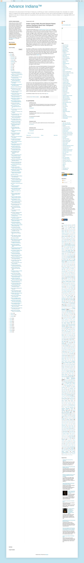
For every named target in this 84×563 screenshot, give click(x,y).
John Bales (64, 341)
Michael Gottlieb (64, 374)
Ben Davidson (70, 238)
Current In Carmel (66, 129)
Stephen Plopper (71, 427)
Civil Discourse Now (66, 54)
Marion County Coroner (66, 361)
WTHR (64, 166)
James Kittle (67, 331)
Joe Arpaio (67, 338)
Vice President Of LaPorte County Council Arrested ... (16, 228)
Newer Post (29, 135)
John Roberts (68, 343)
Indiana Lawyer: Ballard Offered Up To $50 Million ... (16, 176)
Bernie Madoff (64, 240)
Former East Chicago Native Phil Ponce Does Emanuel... (16, 301)
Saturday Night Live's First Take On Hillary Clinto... (16, 215)
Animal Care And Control (70, 229)
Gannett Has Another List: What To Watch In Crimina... (16, 271)
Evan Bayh (64, 299)
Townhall (64, 114)
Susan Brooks (71, 431)
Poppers (72, 400)
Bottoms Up (65, 246)
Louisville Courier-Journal (67, 150)
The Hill (64, 162)
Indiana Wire (65, 144)
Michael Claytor (71, 373)
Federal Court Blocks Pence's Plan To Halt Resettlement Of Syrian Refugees (69, 475)
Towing (66, 443)
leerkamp (66, 353)
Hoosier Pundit (65, 67)
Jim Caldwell (64, 337)
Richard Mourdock (65, 412)
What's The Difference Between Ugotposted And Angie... (16, 276)
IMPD (74, 317)
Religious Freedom (65, 409)
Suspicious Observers (66, 160)
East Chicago (73, 291)
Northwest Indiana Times (67, 154)
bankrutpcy (72, 235)
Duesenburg (69, 289)
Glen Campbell (71, 306)
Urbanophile (65, 115)
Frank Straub (73, 303)
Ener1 (68, 293)
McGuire (74, 370)
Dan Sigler (70, 272)
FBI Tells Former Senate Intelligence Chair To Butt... (16, 104)
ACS (74, 225)
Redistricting (72, 407)
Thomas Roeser (65, 438)
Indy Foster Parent (66, 75)
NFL (71, 385)
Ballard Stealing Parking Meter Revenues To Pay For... (16, 96)
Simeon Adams (71, 426)
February (12, 314)
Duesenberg (63, 289)
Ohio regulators (64, 388)
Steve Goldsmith (69, 428)
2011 (11, 322)
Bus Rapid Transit (69, 250)
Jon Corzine (73, 343)
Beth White (70, 240)
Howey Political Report (67, 140)
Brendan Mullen (71, 246)
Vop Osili (65, 448)
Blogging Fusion (66, 51)
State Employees (64, 427)
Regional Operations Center (67, 408)
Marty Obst (63, 369)
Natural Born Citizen (70, 383)
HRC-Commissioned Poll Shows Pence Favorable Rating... (16, 207)
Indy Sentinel (65, 76)
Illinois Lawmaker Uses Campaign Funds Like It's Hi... (16, 106)
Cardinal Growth (64, 252)
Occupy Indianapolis (70, 387)
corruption (66, 269)
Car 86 (73, 251)
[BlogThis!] (44, 97)
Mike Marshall (64, 376)
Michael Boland (64, 373)
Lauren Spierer (65, 352)
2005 (11, 331)
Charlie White (70, 257)
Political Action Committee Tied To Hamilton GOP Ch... (16, 99)
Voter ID (68, 449)
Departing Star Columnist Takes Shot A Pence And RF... (16, 170)
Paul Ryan (72, 394)
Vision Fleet (73, 447)
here (47, 93)
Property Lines (65, 100)
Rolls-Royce (68, 416)
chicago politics (67, 258)
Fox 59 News (65, 136)
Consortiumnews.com (66, 128)
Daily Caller (65, 55)
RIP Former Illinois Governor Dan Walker (16, 82)
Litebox (71, 355)
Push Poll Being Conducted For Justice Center (16, 109)
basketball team (64, 238)
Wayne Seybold (65, 451)
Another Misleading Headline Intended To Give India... (16, 189)
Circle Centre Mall (70, 261)
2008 (11, 327)
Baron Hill (65, 237)
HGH (72, 314)
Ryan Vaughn (70, 419)
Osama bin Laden (65, 389)
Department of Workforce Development (69, 282)
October (12, 60)
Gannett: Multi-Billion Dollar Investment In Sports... (16, 286)
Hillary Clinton (64, 315)
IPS (63, 328)
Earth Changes (67, 291)
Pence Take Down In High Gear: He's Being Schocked (16, 308)
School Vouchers (64, 421)
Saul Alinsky (72, 420)
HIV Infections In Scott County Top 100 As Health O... (16, 218)
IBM (74, 316)
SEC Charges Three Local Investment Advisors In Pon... (16, 119)
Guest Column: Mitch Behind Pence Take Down (16, 296)
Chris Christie (73, 258)
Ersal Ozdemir (70, 296)
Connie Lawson (71, 267)
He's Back (12, 70)
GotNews (64, 62)
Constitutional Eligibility (65, 268)
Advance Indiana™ (25, 6)
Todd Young (72, 441)
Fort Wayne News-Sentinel (67, 134)
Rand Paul (67, 405)
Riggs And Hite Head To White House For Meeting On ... (16, 256)
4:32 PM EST (31, 117)
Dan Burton (63, 271)
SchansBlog (65, 108)
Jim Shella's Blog (66, 80)
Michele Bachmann (65, 375)
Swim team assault (72, 432)
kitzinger (70, 350)
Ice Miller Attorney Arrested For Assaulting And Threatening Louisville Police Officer (71, 511)
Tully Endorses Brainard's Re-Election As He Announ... (16, 181)
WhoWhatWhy (65, 118)
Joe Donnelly (72, 338)
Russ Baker (65, 104)
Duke (73, 289)
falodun (63, 300)
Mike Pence (70, 376)
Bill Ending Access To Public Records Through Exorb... (16, 89)
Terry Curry (71, 436)
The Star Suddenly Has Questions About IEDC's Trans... (15, 128)
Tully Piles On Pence (14, 174)
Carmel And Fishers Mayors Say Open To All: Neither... (16, 306)
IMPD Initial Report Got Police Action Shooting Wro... (16, 204)
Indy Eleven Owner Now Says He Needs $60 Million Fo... (16, 163)
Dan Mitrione (65, 272)
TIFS (71, 438)
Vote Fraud (70, 448)
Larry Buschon (69, 351)
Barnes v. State (72, 236)
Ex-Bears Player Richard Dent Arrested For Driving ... (16, 94)
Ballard (67, 235)
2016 (11, 54)
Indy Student (65, 78)
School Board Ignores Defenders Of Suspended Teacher (68, 484)
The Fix (64, 112)
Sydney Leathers (66, 433)
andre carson (72, 227)
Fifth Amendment (68, 301)
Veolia (64, 447)
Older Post (55, 135)
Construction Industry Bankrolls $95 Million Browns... (16, 160)
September (13, 61)
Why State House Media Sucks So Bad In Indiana (16, 91)
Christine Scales (66, 259)
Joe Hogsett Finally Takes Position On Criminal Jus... (16, 242)
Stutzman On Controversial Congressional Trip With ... (16, 122)
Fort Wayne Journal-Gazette (68, 133)
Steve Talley (67, 429)
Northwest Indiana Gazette (67, 95)
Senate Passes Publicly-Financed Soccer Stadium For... (16, 233)
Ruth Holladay (65, 106)
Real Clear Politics (66, 157)
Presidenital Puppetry (66, 99)
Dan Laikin (73, 271)
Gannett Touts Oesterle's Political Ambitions (15, 186)
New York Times (65, 152)
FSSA (64, 305)
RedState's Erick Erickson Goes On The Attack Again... (16, 293)
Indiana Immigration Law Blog (68, 72)
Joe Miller (70, 339)
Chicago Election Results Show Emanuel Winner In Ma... (16, 248)
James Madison (72, 331)
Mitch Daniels (70, 378)
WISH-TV (64, 164)
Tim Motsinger (68, 440)
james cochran (68, 330)
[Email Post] (41, 96)
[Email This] (43, 97)
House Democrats (64, 316)
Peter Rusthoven (71, 397)
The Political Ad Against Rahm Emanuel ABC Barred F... (16, 284)
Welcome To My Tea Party (67, 116)
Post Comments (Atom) (35, 137)
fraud (64, 304)
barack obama (65, 236)
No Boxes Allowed (66, 92)
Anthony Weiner (64, 230)
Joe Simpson (68, 340)
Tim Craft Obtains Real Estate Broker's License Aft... (16, 261)
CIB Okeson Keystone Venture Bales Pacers (68, 260)
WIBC (69, 452)
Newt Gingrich (67, 385)
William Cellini (73, 452)
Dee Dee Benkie (71, 280)
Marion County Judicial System (69, 363)
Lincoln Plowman (65, 355)
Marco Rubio (72, 360)
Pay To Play (69, 395)
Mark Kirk (68, 364)
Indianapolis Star (66, 148)
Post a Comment (31, 133)
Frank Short (67, 303)
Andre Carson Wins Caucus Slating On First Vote (71, 492)
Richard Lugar (69, 411)
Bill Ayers (71, 241)
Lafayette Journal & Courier (67, 149)
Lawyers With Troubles (67, 86)
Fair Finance (70, 299)
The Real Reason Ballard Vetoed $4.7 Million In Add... (16, 223)
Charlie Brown (64, 257)
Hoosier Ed (65, 66)
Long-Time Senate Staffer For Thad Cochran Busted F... (16, 117)
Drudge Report (65, 130)
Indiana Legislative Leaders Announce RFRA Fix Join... (16, 298)
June (12, 66)
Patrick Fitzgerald (64, 393)
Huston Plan (71, 316)
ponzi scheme (64, 400)
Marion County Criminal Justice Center (68, 362)
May (12, 67)
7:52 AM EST (31, 108)
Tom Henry (70, 442)
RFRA (69, 410)
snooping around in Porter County (45, 29)
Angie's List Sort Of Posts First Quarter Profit (16, 142)
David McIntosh (68, 277)
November (13, 58)
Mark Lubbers (73, 364)
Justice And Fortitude (66, 83)
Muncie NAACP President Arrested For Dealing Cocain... (15, 134)
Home (42, 135)
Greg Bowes (72, 309)
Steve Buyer (63, 428)
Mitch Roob (67, 379)
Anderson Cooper (64, 227)
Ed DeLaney (72, 292)
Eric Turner (68, 295)
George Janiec (73, 305)
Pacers (70, 389)
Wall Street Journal (65, 450)
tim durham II (70, 439)
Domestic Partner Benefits (69, 284)
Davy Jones (68, 279)
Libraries (69, 354)
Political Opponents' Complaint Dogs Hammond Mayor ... (16, 240)
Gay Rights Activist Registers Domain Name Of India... (16, 139)
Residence (72, 409)
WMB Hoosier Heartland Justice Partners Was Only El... (16, 220)
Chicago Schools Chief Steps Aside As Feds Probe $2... (16, 172)
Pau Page (70, 393)
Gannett (68, 305)
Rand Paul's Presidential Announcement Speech (15, 253)
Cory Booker (72, 269)
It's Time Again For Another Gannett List (15, 210)
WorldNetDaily (65, 169)
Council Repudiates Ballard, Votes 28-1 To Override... (16, 158)
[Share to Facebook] (47, 97)
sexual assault (64, 426)
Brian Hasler (70, 247)
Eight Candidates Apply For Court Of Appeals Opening (16, 101)
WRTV (64, 165)
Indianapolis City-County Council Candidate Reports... (16, 179)
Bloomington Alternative (67, 124)
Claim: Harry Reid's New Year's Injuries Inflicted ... (16, 263)
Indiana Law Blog (66, 74)
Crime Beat (63, 270)
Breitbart (64, 125)
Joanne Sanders (69, 337)
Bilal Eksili (67, 241)
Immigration (70, 317)
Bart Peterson (71, 237)
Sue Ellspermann (72, 430)
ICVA (63, 317)
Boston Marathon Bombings (70, 245)
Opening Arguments (66, 98)
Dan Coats (68, 271)
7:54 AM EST (31, 130)
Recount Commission (66, 406)
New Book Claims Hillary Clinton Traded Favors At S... (16, 167)
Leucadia (71, 353)
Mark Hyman (63, 364)
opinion (37, 54)
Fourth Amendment (71, 302)
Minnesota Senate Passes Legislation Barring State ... (16, 149)
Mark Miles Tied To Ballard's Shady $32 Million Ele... (16, 80)
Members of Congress (65, 372)
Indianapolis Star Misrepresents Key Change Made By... (16, 258)
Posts (64, 180)
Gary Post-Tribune (66, 138)
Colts (73, 266)
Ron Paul (73, 416)
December (13, 57)
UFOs (74, 443)
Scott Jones (70, 421)
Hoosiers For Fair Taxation (67, 68)
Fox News (64, 137)
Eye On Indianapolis (66, 58)
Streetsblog (65, 110)
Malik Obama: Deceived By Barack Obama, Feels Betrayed (15, 124)
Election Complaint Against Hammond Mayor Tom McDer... (15, 194)
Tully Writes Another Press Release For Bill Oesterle (16, 147)
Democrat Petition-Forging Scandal (68, 281)
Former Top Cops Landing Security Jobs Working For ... (16, 274)
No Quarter (65, 94)
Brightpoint (67, 248)
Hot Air (64, 70)
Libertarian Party (64, 354)
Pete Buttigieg (71, 396)
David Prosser (69, 278)
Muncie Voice (65, 90)
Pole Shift (63, 399)
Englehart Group (72, 293)
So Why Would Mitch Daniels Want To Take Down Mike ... (16, 291)
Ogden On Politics (66, 96)
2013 (11, 319)
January (12, 316)
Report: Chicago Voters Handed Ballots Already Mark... (16, 225)
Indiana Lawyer (65, 142)
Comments (65, 182)
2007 (11, 328)
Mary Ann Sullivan (69, 369)
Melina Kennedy (70, 371)
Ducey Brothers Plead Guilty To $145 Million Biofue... (16, 85)
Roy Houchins (66, 417)
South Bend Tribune (66, 158)
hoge (73, 315)
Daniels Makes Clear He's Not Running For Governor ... (16, 144)
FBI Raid (69, 300)
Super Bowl (65, 431)
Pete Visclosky (64, 397)
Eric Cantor (65, 294)
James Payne (71, 332)
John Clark (70, 341)
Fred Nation (68, 304)
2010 (11, 324)
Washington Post (66, 168)
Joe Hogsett (64, 339)
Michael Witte (71, 374)
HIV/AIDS (69, 315)
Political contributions (70, 399)
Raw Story (64, 103)
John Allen (72, 340)
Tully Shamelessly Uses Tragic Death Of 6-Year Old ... (16, 114)
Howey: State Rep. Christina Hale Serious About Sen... (16, 236)
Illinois (66, 317)
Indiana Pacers (68, 320)
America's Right (65, 46)
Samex (63, 420)
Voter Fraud (64, 449)
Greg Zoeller (69, 310)
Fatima (66, 300)
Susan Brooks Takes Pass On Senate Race (16, 165)
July (12, 64)
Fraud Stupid (65, 59)
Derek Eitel (65, 283)
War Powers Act (71, 450)
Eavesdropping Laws (66, 292)
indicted (63, 327)
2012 (11, 321)
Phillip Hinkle (72, 398)
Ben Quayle (67, 239)
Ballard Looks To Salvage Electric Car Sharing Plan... (16, 311)
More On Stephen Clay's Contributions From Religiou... (15, 152)
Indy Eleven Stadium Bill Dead (16, 86)
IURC (66, 328)
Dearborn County (64, 280)
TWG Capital (70, 443)
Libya (73, 354)
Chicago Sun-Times (66, 126)
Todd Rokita (67, 441)
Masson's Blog (65, 87)
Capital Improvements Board (66, 251)
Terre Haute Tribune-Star (67, 161)
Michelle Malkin (65, 88)
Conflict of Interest (65, 267)
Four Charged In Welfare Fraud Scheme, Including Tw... (16, 251)
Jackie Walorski (68, 329)
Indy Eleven (68, 327)
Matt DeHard (69, 370)
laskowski (73, 351)
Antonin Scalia (64, 231)
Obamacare (68, 386)
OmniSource (71, 388)
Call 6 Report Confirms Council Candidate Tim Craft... (16, 230)
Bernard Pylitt (72, 239)
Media (64, 371)
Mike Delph (71, 375)
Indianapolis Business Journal (68, 145)
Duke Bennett (64, 290)
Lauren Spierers (71, 352)
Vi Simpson (68, 447)
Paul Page (67, 394)
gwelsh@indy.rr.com (12, 38)
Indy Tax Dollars (65, 79)
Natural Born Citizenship (68, 384)
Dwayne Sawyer (70, 290)
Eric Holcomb (70, 294)
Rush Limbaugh (68, 418)
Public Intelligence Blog (67, 102)
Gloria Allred (63, 308)
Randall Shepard (72, 405)
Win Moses (65, 453)
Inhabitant (73, 327)
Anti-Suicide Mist (71, 230)
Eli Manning (63, 293)
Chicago (63, 258)
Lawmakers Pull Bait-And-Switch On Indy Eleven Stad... (16, 279)
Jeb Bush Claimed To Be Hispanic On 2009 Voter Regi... (15, 268)
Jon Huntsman (65, 344)
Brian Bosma (64, 247)
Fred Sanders (73, 304)
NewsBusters (65, 91)
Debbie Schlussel (66, 56)
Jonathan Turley (65, 82)
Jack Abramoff (70, 328)
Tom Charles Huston (65, 442)
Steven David (72, 429)
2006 (11, 330)
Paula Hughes (64, 395)
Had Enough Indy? (66, 63)
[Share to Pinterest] (48, 97)
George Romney (65, 306)
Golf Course (69, 308)
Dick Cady (70, 283)
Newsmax (64, 153)
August (12, 63)
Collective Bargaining (66, 266)
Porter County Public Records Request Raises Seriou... (16, 155)
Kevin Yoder (73, 349)
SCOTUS (64, 107)
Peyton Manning (65, 398)
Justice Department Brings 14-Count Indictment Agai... (16, 303)
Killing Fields (65, 350)
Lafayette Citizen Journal (67, 84)
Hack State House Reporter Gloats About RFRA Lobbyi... (16, 265)
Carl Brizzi (70, 252)
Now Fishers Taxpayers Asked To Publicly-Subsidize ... (16, 213)
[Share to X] (45, 97)
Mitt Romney (73, 379)
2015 (11, 55)
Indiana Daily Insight (66, 141)
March (12, 313)
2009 (11, 325)
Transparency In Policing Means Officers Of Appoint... (16, 75)
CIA (71, 259)
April (12, 69)
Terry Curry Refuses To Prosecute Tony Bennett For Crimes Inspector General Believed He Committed (69, 529)
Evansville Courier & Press (67, 132)
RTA (70, 417)
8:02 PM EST (31, 124)
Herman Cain (67, 314)
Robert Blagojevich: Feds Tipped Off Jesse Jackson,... (16, 199)
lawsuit (63, 353)
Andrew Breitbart (67, 228)
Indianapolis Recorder (67, 146)
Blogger (46, 554)
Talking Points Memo (66, 111)
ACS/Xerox (66, 226)
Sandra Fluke (67, 420)
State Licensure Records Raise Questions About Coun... (16, 281)
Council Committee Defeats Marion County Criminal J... (16, 197)
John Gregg (68, 342)
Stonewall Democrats (65, 430)
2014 (11, 318)
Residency (63, 410)
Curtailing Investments (70, 270)
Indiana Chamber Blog (67, 71)
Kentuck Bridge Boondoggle (66, 349)
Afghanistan (72, 226)
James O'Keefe (65, 332)
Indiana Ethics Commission (67, 318)
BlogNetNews (65, 50)
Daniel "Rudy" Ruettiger (70, 273)
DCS (73, 279)
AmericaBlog (65, 47)
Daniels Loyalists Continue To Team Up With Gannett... (16, 202)
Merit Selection (72, 372)
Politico (64, 156)
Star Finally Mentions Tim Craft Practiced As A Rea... (16, 77)
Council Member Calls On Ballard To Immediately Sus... (16, 73)
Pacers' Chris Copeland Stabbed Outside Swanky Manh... (16, 245)
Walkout (72, 449)
